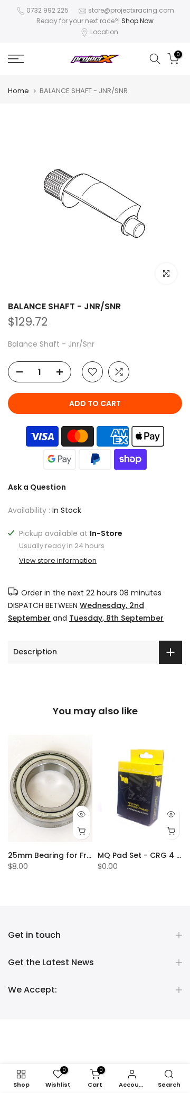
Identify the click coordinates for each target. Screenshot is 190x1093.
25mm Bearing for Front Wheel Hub (75, 855)
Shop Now (137, 20)
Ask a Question (37, 487)
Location (104, 31)
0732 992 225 (47, 10)
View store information (58, 560)
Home (18, 90)
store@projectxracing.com (131, 10)
